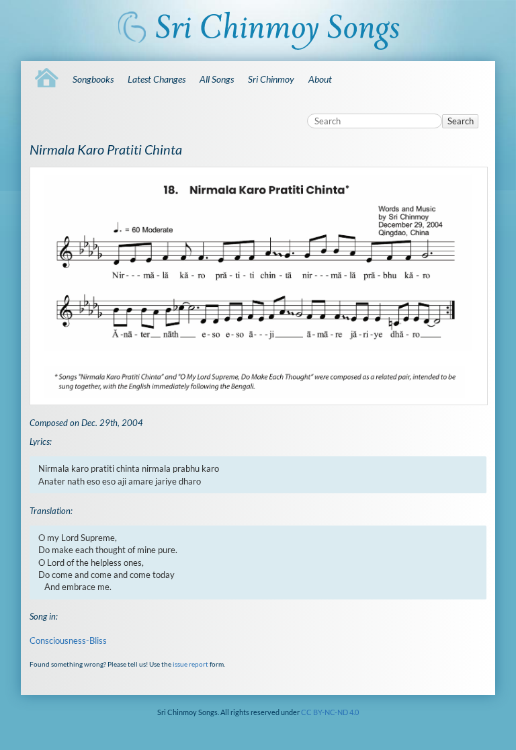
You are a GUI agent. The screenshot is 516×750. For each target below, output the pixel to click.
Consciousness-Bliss (68, 640)
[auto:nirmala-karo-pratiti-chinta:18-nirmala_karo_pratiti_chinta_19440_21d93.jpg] (258, 286)
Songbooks (93, 79)
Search (460, 121)
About (320, 79)
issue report (190, 664)
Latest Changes (156, 79)
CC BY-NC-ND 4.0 (330, 712)
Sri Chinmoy (271, 79)
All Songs (217, 79)
